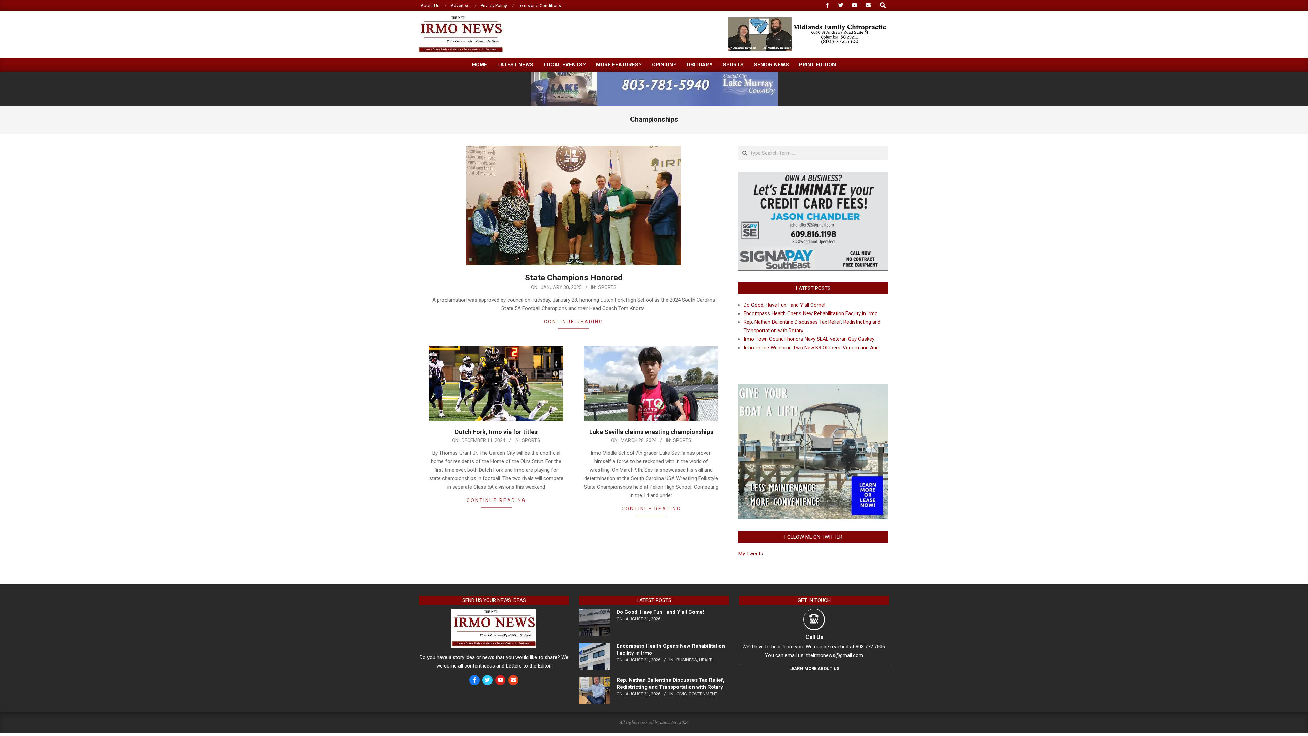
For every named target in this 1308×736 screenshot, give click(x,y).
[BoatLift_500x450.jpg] (813, 388)
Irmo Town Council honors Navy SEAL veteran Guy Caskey (809, 339)
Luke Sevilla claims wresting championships (651, 431)
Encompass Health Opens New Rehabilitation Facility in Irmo (811, 313)
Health (707, 659)
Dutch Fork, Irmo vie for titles (496, 431)
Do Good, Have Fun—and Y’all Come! (784, 305)
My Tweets (750, 554)
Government (703, 693)
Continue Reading (573, 321)
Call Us (814, 636)
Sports (607, 287)
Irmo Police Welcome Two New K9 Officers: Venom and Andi (812, 347)
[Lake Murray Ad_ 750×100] (654, 74)
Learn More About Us (814, 668)
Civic (681, 693)
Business (686, 659)
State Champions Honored (574, 277)
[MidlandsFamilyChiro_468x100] (807, 20)
